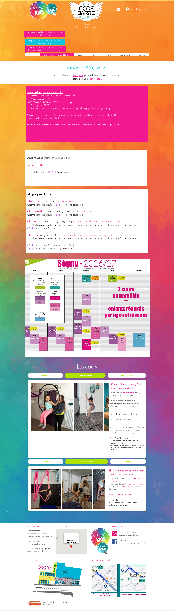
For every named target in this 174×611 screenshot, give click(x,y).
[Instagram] (114, 533)
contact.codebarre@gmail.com (104, 124)
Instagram (78, 75)
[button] (118, 9)
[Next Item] (104, 406)
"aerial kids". (95, 78)
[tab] (45, 375)
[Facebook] (114, 541)
